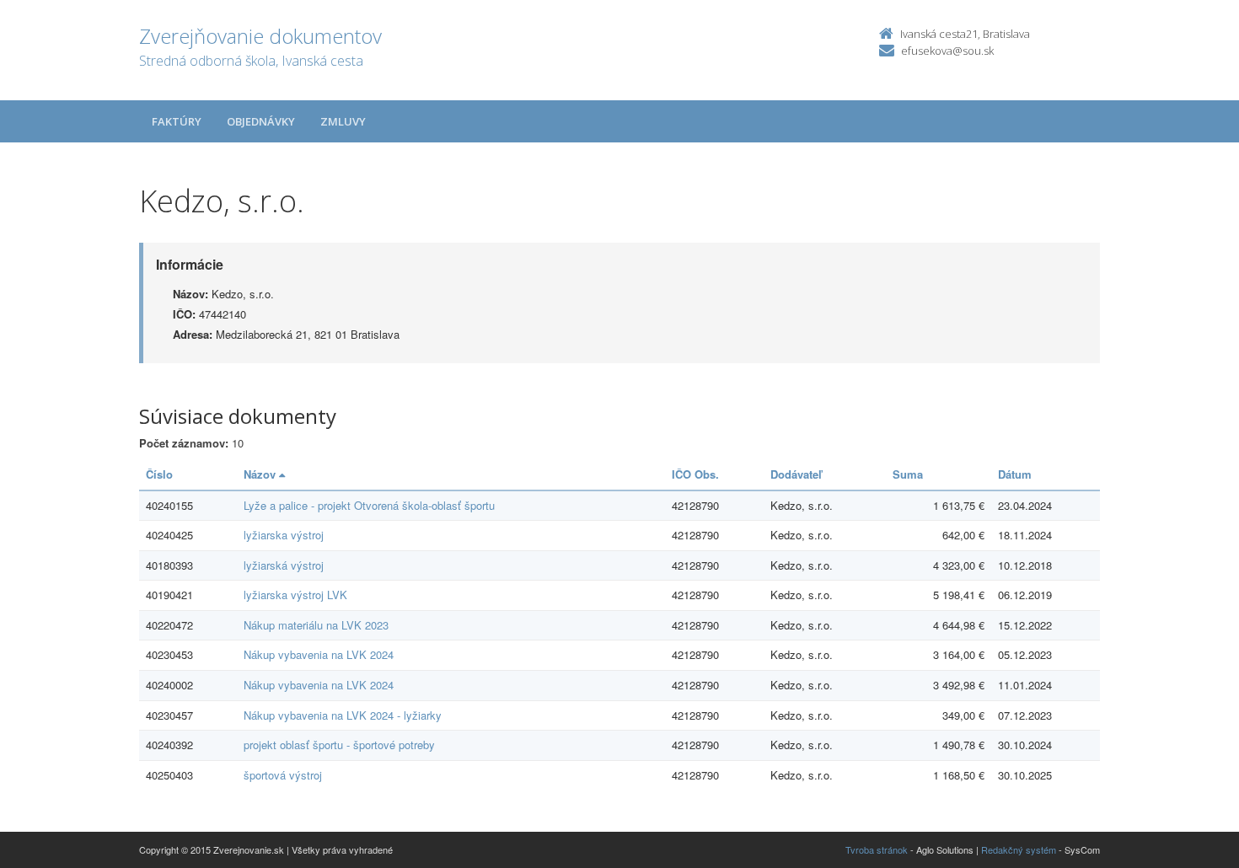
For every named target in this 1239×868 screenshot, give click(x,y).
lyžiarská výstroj (284, 565)
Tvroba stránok (876, 849)
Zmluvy (343, 121)
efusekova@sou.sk (947, 50)
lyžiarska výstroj (284, 535)
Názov (261, 474)
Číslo (159, 474)
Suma (908, 474)
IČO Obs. (695, 474)
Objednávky (261, 121)
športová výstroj (283, 775)
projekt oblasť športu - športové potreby (339, 745)
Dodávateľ (796, 474)
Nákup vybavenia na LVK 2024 (319, 654)
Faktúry (176, 121)
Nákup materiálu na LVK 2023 (316, 625)
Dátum (1015, 474)
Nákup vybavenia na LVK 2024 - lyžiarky (343, 715)
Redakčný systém (1018, 849)
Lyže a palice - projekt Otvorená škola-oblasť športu (369, 505)
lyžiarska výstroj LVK (295, 595)
